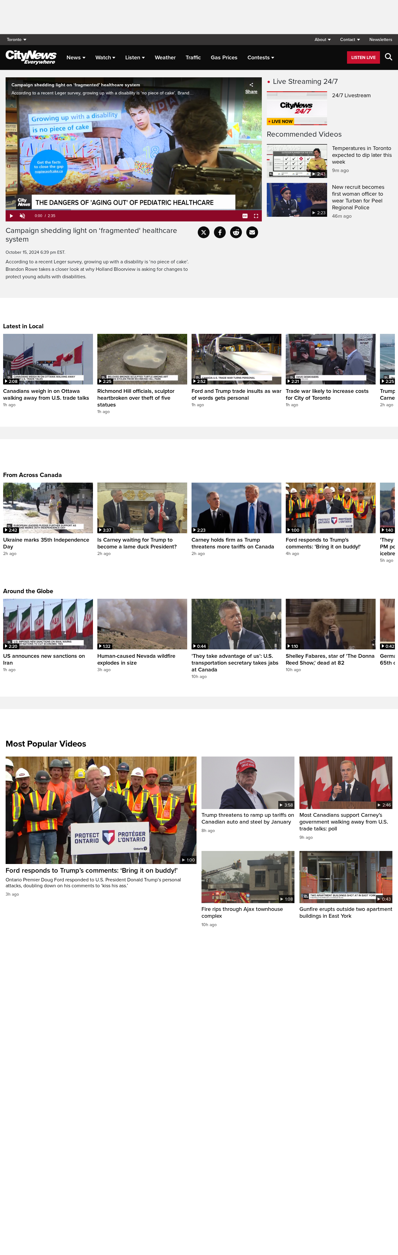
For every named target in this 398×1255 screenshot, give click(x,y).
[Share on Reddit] (236, 232)
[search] (388, 57)
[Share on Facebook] (220, 232)
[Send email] (252, 232)
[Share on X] (204, 232)
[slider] (134, 209)
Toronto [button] (14, 39)
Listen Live (363, 57)
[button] (323, 39)
